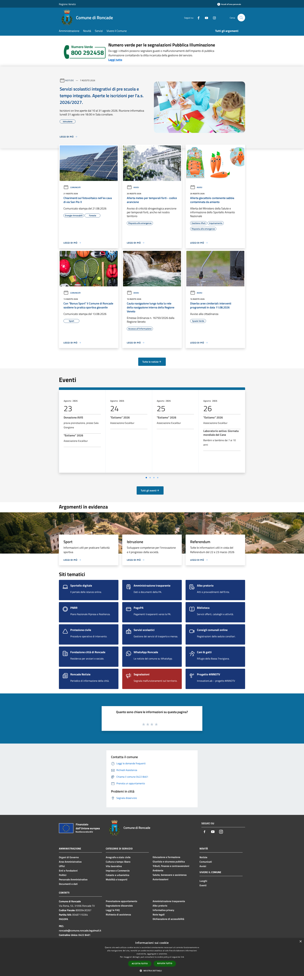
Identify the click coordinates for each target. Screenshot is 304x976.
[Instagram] (213, 17)
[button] (152, 970)
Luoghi (203, 881)
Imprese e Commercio (118, 870)
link (182, 957)
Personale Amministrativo (73, 879)
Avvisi (136, 187)
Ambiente (158, 870)
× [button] (300, 941)
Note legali (159, 914)
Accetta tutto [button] (140, 963)
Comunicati (75, 187)
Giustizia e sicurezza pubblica (169, 861)
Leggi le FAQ (113, 910)
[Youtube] (205, 17)
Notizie (69, 80)
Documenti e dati (68, 884)
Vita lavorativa (114, 866)
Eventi (203, 885)
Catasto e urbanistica (117, 875)
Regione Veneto (67, 4)
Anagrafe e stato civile (118, 857)
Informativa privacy (163, 910)
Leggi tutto (115, 60)
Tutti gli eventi (148, 490)
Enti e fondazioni (68, 870)
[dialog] (152, 957)
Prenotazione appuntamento (121, 901)
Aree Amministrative (70, 862)
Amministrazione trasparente (169, 901)
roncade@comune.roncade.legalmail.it (80, 930)
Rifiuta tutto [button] (164, 963)
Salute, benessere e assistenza (170, 875)
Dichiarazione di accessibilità (168, 919)
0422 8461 (84, 935)
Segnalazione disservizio (119, 905)
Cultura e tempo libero (118, 862)
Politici (62, 875)
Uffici (62, 866)
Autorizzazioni (160, 879)
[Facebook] (197, 17)
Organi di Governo (69, 857)
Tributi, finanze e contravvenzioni (171, 866)
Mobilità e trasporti (116, 879)
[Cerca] (241, 17)
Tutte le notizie (150, 362)
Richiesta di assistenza (118, 914)
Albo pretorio (160, 905)
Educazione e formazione (166, 857)
